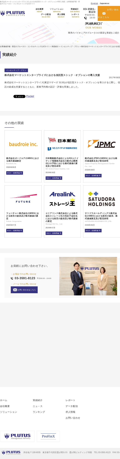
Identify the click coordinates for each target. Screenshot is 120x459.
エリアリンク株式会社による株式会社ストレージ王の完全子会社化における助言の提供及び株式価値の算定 (62, 217)
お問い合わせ (73, 417)
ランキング (39, 412)
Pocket (30, 96)
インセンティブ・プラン (16, 70)
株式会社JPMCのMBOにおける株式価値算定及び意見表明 (101, 159)
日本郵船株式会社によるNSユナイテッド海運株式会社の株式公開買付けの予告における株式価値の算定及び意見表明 (62, 162)
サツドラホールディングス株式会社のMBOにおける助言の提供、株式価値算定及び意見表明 (101, 216)
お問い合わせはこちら (108, 13)
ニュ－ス (38, 406)
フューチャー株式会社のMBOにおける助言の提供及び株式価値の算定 (22, 216)
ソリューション (57, 10)
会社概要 (40, 10)
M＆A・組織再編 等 (14, 173)
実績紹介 (75, 10)
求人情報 (61, 15)
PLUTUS (12, 13)
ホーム (3, 400)
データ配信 (46, 15)
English (94, 3)
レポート (76, 15)
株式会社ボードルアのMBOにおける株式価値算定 (22, 159)
